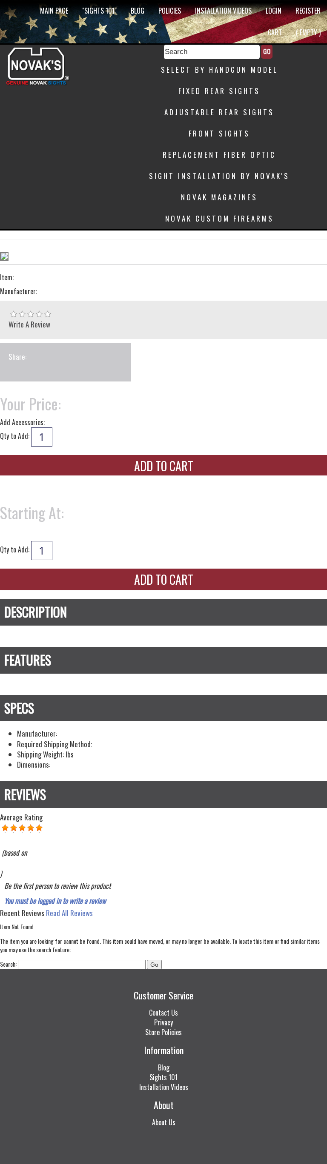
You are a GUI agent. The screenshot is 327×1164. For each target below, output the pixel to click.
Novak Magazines (219, 197)
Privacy (163, 1022)
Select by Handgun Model (219, 69)
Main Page (54, 11)
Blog (137, 11)
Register (308, 11)
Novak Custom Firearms (219, 218)
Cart (275, 32)
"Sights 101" (99, 11)
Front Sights (219, 133)
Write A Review (29, 324)
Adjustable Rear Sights (219, 112)
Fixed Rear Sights (219, 90)
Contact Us (163, 1012)
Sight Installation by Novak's (219, 176)
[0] (13, 314)
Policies (169, 11)
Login (273, 11)
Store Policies (163, 1032)
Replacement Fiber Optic (219, 154)
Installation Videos (223, 11)
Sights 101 (163, 1077)
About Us (163, 1122)
